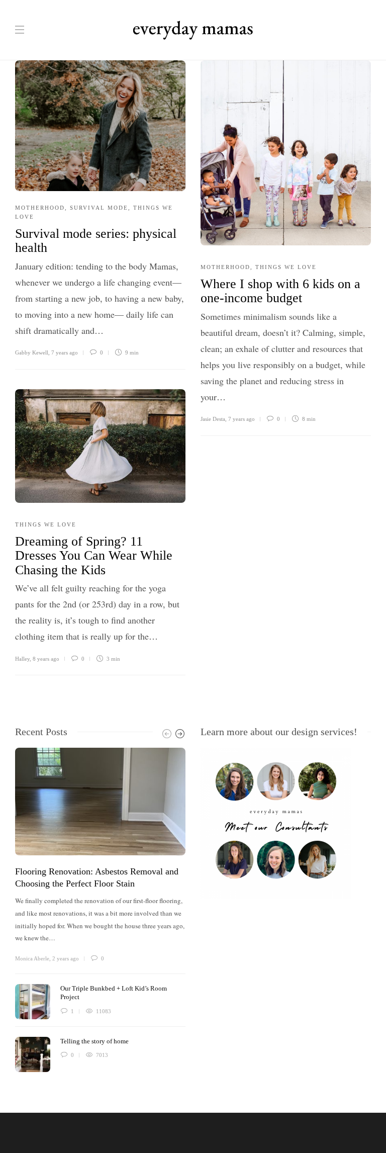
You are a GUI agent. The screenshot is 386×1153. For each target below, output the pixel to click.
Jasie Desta (213, 419)
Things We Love (286, 267)
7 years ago (64, 352)
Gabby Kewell (31, 352)
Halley (22, 659)
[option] (100, 910)
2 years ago (65, 958)
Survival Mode (99, 208)
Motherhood (40, 208)
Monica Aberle (32, 958)
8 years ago (46, 659)
